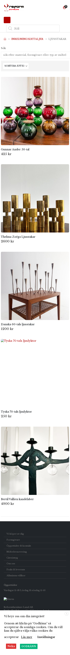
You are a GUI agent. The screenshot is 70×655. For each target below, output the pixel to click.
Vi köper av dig (15, 533)
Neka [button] (11, 646)
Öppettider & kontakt (19, 545)
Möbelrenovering (17, 551)
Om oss (11, 563)
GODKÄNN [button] (28, 646)
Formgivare (13, 539)
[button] (7, 20)
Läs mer (26, 637)
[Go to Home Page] (5, 39)
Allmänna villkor (16, 575)
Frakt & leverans (16, 569)
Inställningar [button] (46, 637)
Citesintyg (12, 557)
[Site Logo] (14, 8)
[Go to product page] (35, 111)
